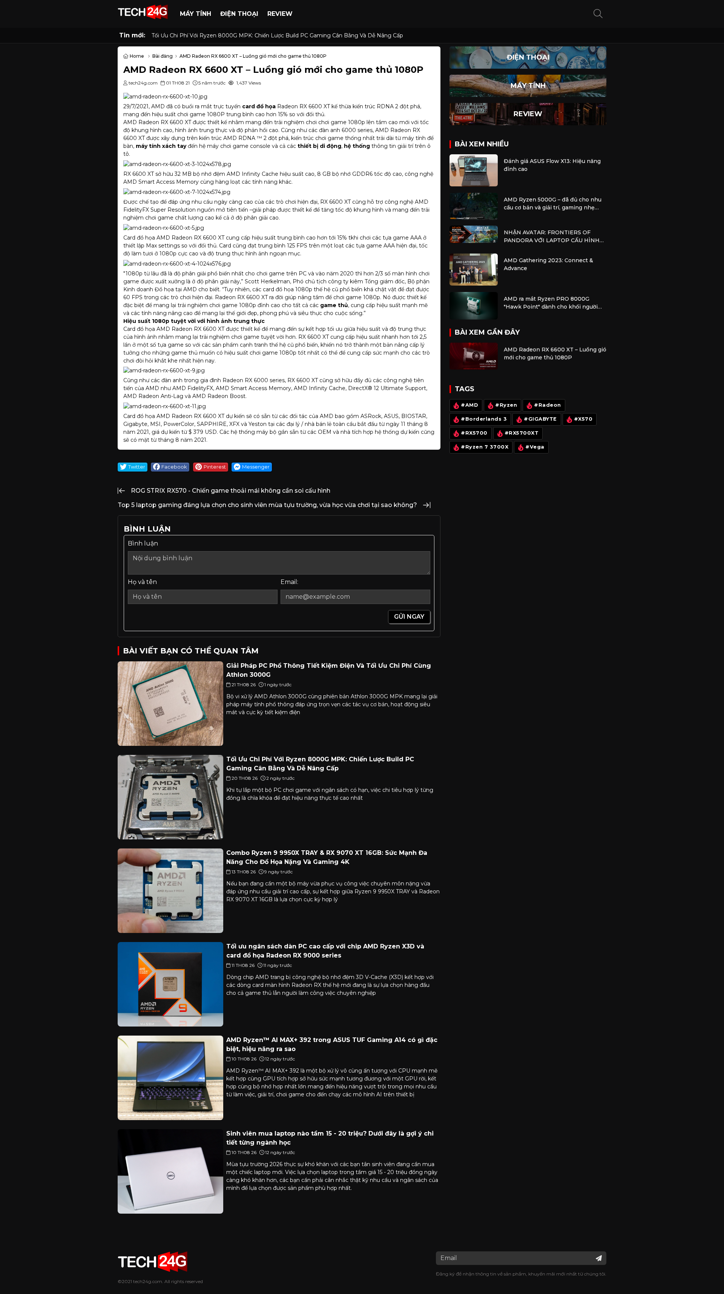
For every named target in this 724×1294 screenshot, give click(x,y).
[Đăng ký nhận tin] (598, 1258)
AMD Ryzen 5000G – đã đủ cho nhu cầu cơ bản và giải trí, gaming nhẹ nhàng (552, 204)
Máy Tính (195, 13)
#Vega (535, 447)
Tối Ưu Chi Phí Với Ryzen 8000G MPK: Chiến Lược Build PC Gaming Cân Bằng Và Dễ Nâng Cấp (277, 35)
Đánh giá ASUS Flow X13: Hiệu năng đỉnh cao (552, 165)
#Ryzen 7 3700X (484, 447)
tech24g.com (147, 1281)
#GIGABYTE (540, 419)
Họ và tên (142, 582)
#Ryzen (506, 405)
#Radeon (547, 405)
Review (280, 13)
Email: (289, 582)
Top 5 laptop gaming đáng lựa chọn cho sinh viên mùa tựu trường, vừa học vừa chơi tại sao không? (267, 505)
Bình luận (143, 543)
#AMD (469, 405)
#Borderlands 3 (484, 419)
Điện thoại (239, 13)
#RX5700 (474, 433)
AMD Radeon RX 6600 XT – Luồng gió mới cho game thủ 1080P (555, 353)
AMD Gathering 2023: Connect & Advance (548, 264)
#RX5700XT (522, 433)
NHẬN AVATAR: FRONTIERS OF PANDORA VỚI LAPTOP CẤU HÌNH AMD (552, 236)
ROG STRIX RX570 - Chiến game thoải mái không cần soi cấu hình (230, 490)
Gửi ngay (409, 616)
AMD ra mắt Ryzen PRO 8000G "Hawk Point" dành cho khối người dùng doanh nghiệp (551, 303)
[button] (598, 14)
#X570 (583, 419)
